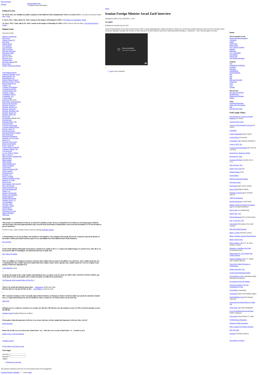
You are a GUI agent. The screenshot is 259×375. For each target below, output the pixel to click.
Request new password (13, 362)
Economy (233, 67)
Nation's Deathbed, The (237, 259)
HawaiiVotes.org (7, 134)
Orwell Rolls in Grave (237, 276)
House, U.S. (6, 140)
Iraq (231, 76)
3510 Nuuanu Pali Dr (91, 23)
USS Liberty (234, 316)
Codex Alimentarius (236, 134)
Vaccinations (234, 55)
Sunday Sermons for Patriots (11, 66)
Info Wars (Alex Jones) (9, 142)
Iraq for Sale (233, 210)
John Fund (5, 301)
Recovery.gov (6, 182)
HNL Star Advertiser (9, 51)
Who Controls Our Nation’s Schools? (241, 327)
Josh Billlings (38, 289)
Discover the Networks (9, 103)
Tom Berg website (8, 206)
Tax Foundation (7, 202)
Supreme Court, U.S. (9, 200)
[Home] (3, 4)
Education (233, 69)
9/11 (231, 63)
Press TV (5, 56)
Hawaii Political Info (34, 3)
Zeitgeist (232, 333)
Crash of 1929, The (236, 144)
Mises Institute (7, 160)
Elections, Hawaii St (8, 109)
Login (111, 71)
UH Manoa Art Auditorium (72, 20)
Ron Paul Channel (8, 62)
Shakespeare (39, 287)
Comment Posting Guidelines (10, 372)
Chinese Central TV (8, 40)
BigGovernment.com (9, 83)
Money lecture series (236, 239)
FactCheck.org (7, 120)
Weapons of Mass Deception (239, 323)
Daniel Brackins (7, 323)
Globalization (234, 71)
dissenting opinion (48, 230)
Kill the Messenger (236, 217)
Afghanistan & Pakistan (237, 65)
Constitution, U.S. (8, 96)
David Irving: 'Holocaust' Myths (240, 153)
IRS (231, 78)
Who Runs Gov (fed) (9, 211)
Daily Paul (5, 42)
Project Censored (7, 176)
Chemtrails (233, 40)
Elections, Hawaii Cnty (9, 107)
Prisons (232, 98)
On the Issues (6, 167)
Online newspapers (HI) (10, 169)
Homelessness (234, 94)
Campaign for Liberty (9, 89)
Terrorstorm (233, 294)
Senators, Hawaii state (9, 193)
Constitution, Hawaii (9, 94)
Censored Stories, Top (9, 91)
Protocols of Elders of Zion (11, 178)
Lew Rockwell (7, 47)
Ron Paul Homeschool (9, 189)
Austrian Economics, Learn (11, 74)
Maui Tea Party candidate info (12, 156)
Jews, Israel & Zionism (237, 47)
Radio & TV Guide (8, 180)
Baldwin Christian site (9, 36)
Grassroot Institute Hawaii (10, 127)
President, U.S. (7, 175)
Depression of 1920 (236, 156)
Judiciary (232, 49)
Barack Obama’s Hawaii (10, 80)
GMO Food (233, 44)
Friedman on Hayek (236, 193)
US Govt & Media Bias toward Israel (241, 311)
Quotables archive (8, 341)
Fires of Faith (234, 189)
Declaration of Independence (11, 102)
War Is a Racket (7, 209)
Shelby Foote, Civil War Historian (13, 334)
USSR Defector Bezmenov (238, 320)
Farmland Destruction (236, 103)
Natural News (6, 55)
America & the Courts (237, 122)
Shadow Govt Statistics (9, 195)
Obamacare (233, 82)
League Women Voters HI (10, 147)
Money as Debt (234, 233)
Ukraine (232, 87)
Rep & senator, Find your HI (11, 184)
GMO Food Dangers (236, 198)
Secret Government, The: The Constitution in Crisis (239, 286)
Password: (6, 356)
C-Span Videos (7, 98)
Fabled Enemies (235, 172)
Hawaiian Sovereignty (237, 92)
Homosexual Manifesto (9, 136)
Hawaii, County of (8, 129)
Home (107, 9)
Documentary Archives (237, 340)
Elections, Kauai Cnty (9, 113)
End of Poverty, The (236, 165)
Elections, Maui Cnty (9, 114)
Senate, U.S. (6, 191)
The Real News (7, 60)
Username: (6, 354)
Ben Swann (6, 38)
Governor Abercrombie (9, 125)
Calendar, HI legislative (9, 87)
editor (30, 372)
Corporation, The (235, 141)
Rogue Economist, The (9, 187)
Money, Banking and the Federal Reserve (243, 236)
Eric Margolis (6, 118)
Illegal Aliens (234, 45)
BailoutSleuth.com (8, 78)
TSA (231, 85)
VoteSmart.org (7, 207)
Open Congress (7, 171)
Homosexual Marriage (237, 96)
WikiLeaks (5, 215)
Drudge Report (7, 44)
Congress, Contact (8, 93)
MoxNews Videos (8, 53)
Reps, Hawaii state (8, 186)
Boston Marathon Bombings (239, 38)
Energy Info (6, 116)
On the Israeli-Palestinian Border (240, 273)
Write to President (8, 213)
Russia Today (6, 64)
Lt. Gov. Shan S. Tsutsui (10, 153)
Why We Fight (234, 330)
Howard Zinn (6, 242)
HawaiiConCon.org (8, 131)
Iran (231, 74)
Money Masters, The (236, 243)
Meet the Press (7, 158)
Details (84, 20)
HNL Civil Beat (7, 49)
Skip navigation (6, 2)
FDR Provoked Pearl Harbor (239, 179)
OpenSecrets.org (7, 173)
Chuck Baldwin (7, 268)
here (3, 16)
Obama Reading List (9, 164)
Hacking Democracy (236, 201)
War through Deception (237, 58)
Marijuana (233, 51)
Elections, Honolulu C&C (10, 111)
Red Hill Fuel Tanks (236, 109)
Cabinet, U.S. (6, 85)
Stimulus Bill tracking (9, 198)
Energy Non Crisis (235, 169)
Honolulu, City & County (10, 138)
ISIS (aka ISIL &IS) (236, 80)
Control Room (234, 137)
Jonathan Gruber (7, 313)
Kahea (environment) (9, 144)
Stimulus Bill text (7, 196)
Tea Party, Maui (7, 204)
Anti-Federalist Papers (9, 72)
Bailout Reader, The (8, 76)
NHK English (6, 162)
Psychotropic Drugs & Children (240, 281)
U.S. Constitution (235, 53)
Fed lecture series (235, 182)
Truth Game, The (235, 308)
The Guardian (6, 46)
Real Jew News (7, 58)
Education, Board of (8, 105)
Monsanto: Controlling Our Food (240, 248)
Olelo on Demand (8, 165)
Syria (231, 84)
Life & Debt (233, 224)
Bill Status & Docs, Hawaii (11, 82)
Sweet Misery (234, 290)
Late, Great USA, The (237, 220)
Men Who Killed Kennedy (238, 229)
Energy (232, 42)
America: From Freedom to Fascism (241, 125)
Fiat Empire (233, 186)
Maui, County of (7, 155)
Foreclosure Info (7, 124)
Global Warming (235, 73)
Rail (231, 107)
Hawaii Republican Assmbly (11, 133)
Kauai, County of (7, 145)
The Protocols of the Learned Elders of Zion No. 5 (18, 280)
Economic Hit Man (236, 160)
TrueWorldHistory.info (237, 297)
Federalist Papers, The (9, 122)
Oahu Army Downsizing (237, 105)
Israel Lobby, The (235, 214)
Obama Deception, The (237, 269)
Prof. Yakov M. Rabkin (9, 254)
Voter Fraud (233, 56)
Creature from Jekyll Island (238, 148)
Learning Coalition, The (10, 149)
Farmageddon (234, 175)
